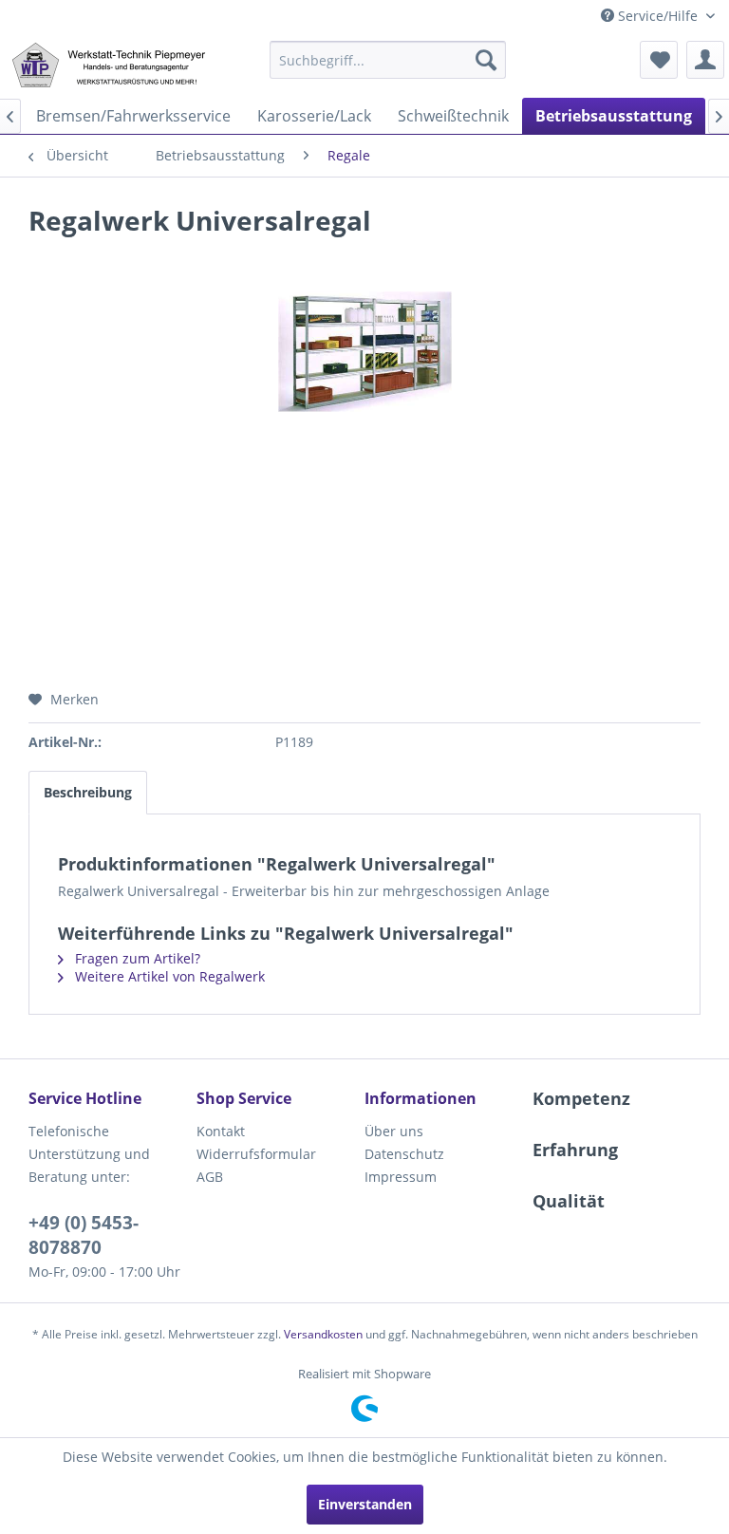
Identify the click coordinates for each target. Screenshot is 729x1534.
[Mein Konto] (705, 60)
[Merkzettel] (659, 60)
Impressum (400, 1177)
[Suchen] (486, 60)
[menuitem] (388, 60)
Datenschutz (404, 1154)
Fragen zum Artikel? (135, 958)
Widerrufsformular (256, 1154)
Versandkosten (323, 1334)
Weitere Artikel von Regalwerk (168, 976)
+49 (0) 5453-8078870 (83, 1235)
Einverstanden (365, 1504)
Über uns (393, 1131)
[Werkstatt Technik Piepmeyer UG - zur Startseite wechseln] (108, 64)
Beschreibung (88, 792)
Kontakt (220, 1131)
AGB (209, 1177)
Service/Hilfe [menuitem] (657, 16)
